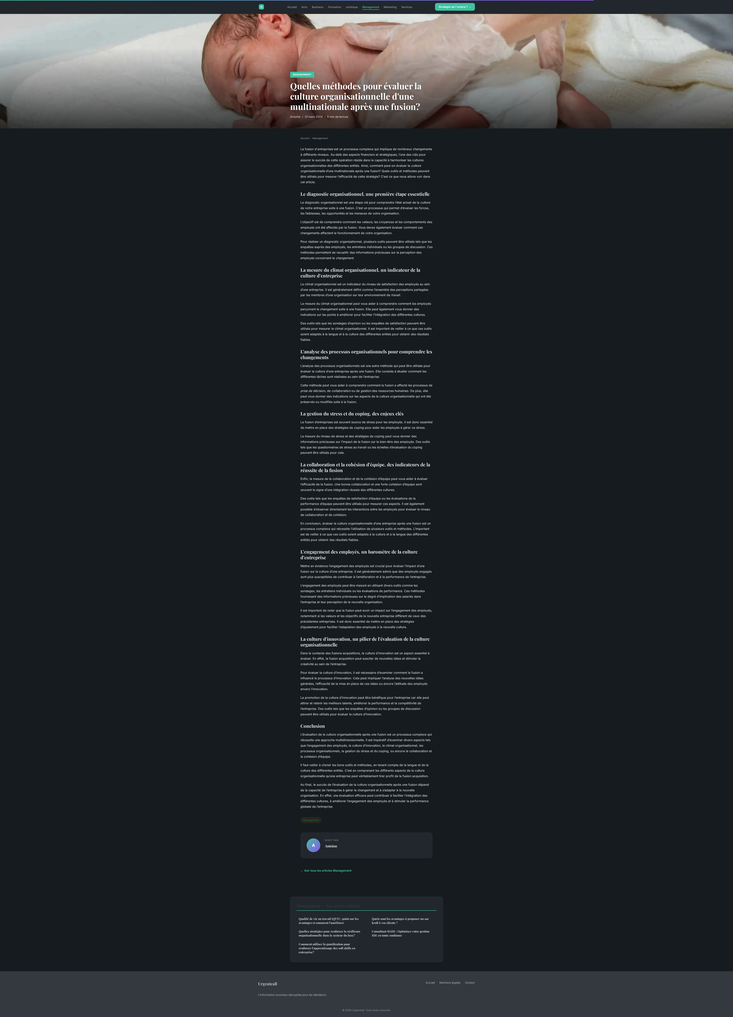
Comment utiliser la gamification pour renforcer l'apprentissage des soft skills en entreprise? (327, 948)
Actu (304, 6)
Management (370, 6)
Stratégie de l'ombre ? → (455, 6)
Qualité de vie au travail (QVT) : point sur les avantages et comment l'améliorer (329, 921)
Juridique (352, 6)
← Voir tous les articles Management (325, 870)
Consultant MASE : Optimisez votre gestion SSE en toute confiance (400, 933)
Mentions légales (449, 982)
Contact (470, 982)
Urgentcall (267, 983)
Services (406, 6)
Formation (334, 6)
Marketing (390, 6)
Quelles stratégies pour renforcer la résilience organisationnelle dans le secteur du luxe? (329, 933)
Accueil (292, 6)
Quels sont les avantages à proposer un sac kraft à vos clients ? (400, 921)
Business (318, 6)
